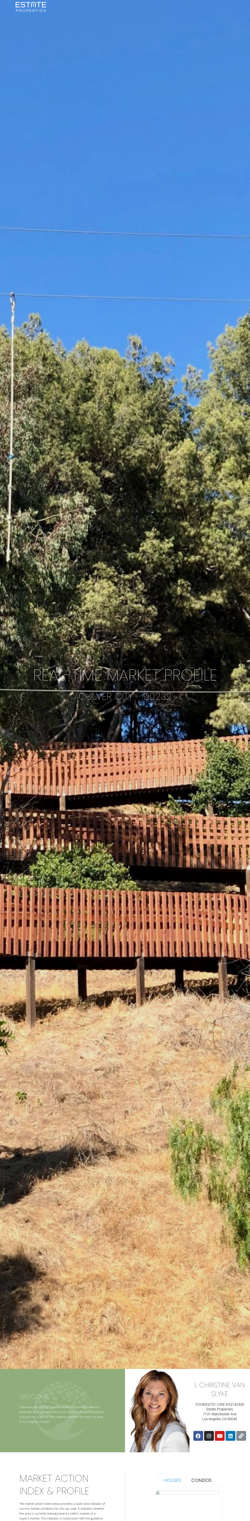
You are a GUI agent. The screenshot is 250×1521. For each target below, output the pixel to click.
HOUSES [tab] (172, 1480)
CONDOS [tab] (201, 1480)
